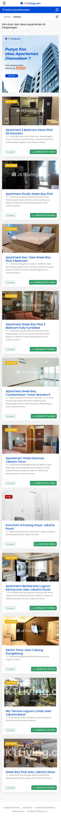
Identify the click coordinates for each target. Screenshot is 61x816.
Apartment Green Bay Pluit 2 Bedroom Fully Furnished (25, 326)
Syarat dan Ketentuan (45, 807)
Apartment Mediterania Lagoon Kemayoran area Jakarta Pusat (28, 587)
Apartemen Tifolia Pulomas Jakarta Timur (25, 460)
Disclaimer (27, 807)
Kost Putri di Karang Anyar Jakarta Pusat (30, 527)
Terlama (17, 17)
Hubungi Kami (18, 811)
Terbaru (7, 17)
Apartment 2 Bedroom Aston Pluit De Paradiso (29, 131)
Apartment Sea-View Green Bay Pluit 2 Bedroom (28, 259)
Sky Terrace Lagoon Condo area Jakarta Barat (28, 713)
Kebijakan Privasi (11, 807)
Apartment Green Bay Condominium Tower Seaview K (28, 393)
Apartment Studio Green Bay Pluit (29, 194)
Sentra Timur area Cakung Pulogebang (24, 651)
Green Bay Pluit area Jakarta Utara (30, 772)
